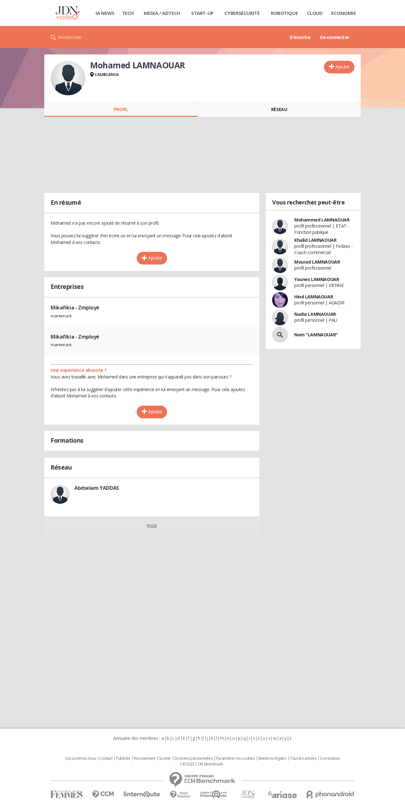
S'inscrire (300, 37)
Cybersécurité (242, 13)
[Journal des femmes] (67, 794)
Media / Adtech (162, 13)
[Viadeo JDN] (247, 794)
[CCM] (103, 794)
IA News (105, 13)
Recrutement (144, 758)
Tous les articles (303, 758)
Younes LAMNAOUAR (316, 279)
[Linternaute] (142, 794)
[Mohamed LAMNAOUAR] (68, 78)
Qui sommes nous (80, 758)
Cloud (315, 13)
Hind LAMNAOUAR (313, 297)
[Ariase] (282, 794)
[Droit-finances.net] (180, 795)
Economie (343, 13)
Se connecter (335, 37)
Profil (121, 109)
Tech (128, 13)
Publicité (123, 758)
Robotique (284, 13)
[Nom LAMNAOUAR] (280, 335)
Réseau (279, 109)
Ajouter (342, 67)
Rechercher (70, 37)
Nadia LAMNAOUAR (315, 314)
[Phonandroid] (330, 794)
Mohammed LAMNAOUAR (321, 220)
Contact (105, 758)
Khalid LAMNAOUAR (315, 240)
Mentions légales (272, 758)
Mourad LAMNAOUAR (317, 262)
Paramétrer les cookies (235, 758)
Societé (165, 758)
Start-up (202, 13)
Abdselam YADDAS (96, 487)
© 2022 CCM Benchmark (202, 764)
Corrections (330, 758)
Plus (152, 525)
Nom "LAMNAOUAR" (316, 335)
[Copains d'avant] (214, 794)
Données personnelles (194, 758)
